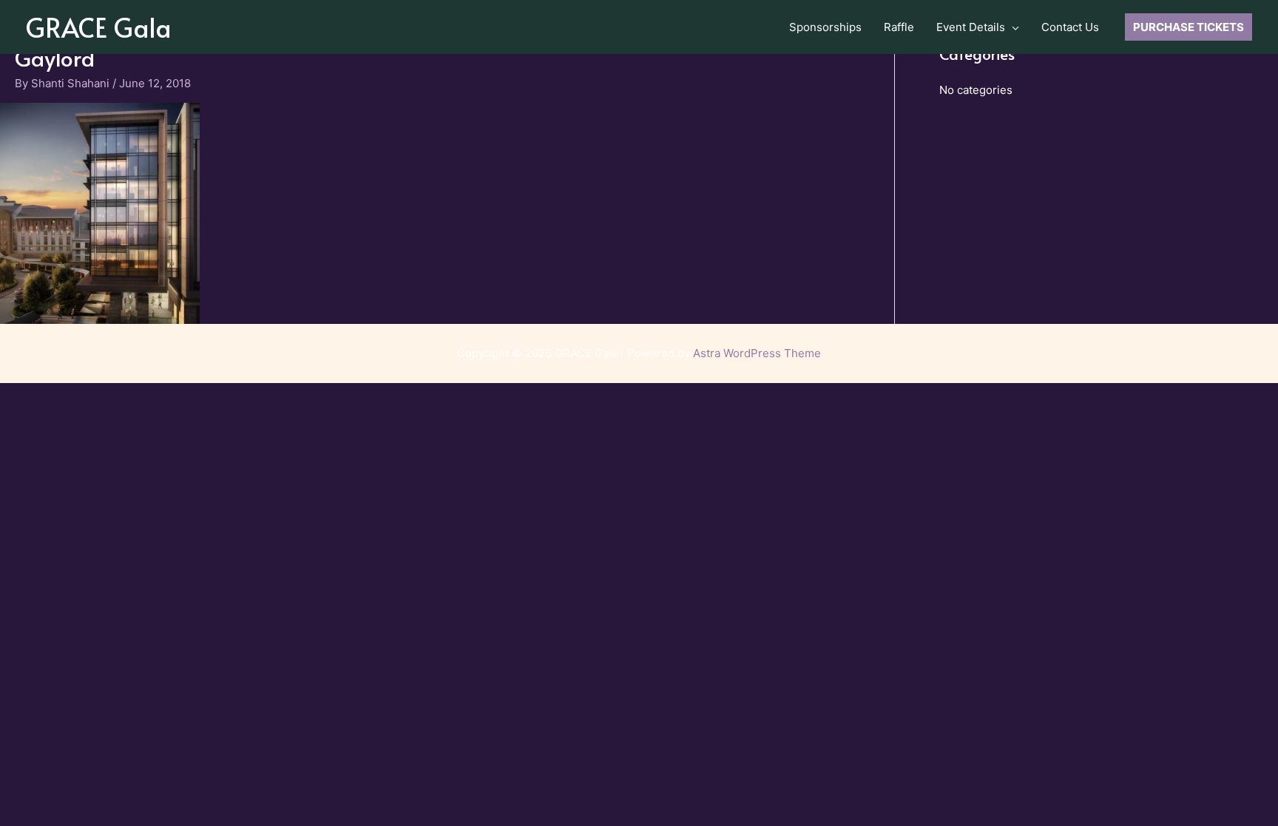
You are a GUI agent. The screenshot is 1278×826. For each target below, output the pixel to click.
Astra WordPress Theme (757, 353)
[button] (1012, 27)
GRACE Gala (99, 27)
